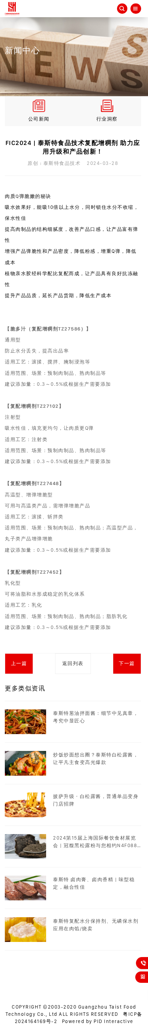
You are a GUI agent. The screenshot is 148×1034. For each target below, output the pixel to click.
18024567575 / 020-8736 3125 (144, 963)
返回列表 (73, 663)
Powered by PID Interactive (98, 1021)
